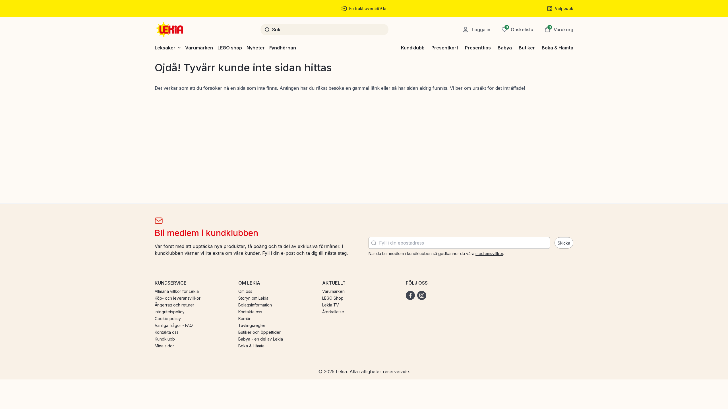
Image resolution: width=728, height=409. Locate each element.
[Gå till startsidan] (170, 29)
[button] (559, 29)
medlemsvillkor (489, 253)
